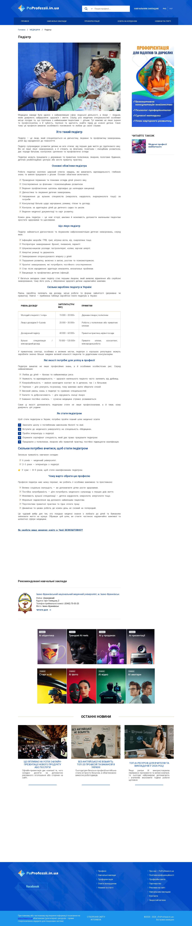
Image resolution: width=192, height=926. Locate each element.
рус (164, 9)
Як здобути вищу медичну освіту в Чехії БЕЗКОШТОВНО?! (50, 530)
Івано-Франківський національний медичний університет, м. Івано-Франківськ (77, 594)
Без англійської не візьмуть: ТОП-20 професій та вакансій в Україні (96, 764)
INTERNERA (96, 920)
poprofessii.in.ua (25, 918)
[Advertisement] (69, 554)
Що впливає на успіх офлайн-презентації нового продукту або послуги (43, 764)
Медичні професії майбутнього (157, 145)
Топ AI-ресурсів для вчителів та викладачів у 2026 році (149, 764)
